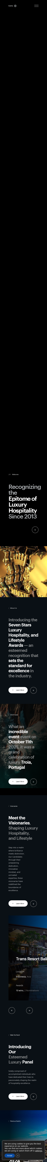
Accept (9, 1155)
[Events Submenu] (15, 6)
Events (10, 6)
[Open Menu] (36, 6)
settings (38, 1151)
